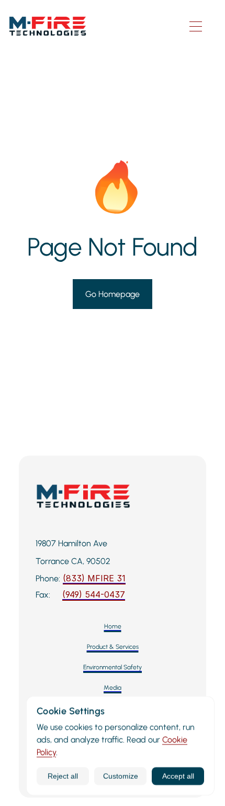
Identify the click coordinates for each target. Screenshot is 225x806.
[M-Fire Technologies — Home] (91, 26)
